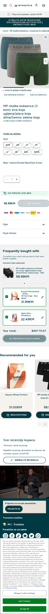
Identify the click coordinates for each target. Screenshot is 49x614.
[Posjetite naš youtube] (25, 536)
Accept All (24, 609)
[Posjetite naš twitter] (31, 536)
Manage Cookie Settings (24, 593)
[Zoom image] (46, 37)
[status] (12, 179)
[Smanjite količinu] (7, 179)
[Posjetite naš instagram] (5, 536)
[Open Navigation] (5, 5)
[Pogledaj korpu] (43, 5)
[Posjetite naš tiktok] (18, 536)
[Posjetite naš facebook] (12, 536)
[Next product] (45, 424)
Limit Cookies (24, 601)
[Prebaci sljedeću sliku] (46, 61)
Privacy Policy (39, 586)
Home (5, 31)
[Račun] (36, 5)
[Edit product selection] (42, 297)
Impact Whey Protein (16, 395)
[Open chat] (38, 536)
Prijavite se (14, 509)
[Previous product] (39, 424)
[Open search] (11, 5)
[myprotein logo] (23, 5)
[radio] (8, 145)
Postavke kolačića (12, 518)
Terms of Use (11, 588)
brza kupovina (19, 415)
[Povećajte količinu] (17, 179)
